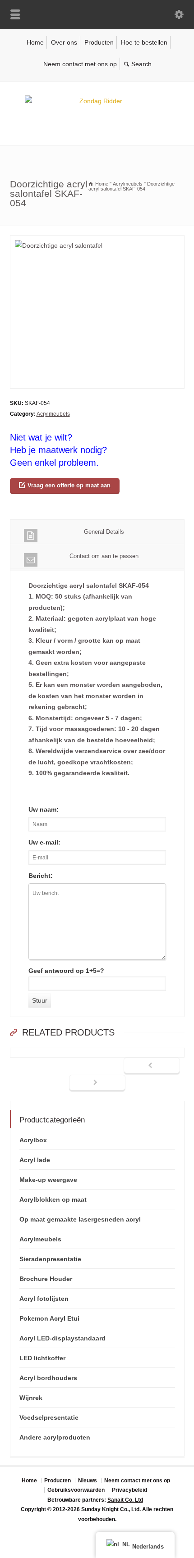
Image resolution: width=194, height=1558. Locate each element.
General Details (104, 531)
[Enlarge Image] (97, 241)
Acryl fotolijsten (44, 1298)
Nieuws (87, 1480)
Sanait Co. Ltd (125, 1500)
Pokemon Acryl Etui (49, 1318)
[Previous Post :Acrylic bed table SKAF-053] (152, 1066)
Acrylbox (33, 1140)
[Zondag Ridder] (97, 100)
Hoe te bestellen (144, 42)
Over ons (64, 42)
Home (35, 42)
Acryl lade (34, 1159)
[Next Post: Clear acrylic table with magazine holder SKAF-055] (97, 1083)
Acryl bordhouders (48, 1377)
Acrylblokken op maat (53, 1199)
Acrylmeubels (53, 414)
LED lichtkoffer (42, 1358)
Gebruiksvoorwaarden (76, 1490)
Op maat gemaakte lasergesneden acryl (80, 1219)
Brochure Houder (45, 1278)
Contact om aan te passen (104, 556)
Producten (99, 42)
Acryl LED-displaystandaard (62, 1338)
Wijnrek (30, 1397)
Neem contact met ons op (80, 64)
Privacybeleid (129, 1490)
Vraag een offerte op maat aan (69, 485)
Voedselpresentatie (49, 1417)
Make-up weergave (48, 1179)
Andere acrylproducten (54, 1437)
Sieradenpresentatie (50, 1259)
